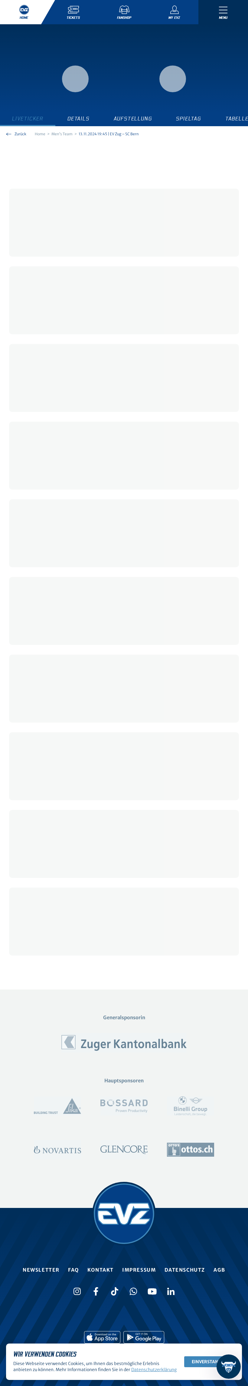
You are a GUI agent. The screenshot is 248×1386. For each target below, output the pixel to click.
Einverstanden (209, 1361)
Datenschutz (185, 1270)
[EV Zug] (124, 1214)
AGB (219, 1270)
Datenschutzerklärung (154, 1369)
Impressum (139, 1270)
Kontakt (100, 1270)
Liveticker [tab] (27, 119)
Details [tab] (78, 119)
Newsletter (41, 1270)
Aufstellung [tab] (133, 119)
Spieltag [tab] (188, 119)
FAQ (73, 1270)
